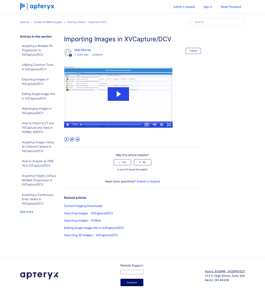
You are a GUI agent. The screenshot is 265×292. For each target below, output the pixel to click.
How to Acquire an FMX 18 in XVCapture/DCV (38, 163)
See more (26, 212)
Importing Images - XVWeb (82, 220)
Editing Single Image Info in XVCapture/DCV (38, 96)
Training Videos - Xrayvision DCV (87, 22)
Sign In (208, 6)
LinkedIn (77, 139)
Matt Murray (82, 50)
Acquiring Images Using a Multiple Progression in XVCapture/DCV (39, 180)
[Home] (37, 9)
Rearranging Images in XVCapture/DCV (37, 111)
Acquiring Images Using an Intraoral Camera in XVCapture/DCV (38, 146)
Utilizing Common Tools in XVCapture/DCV (38, 67)
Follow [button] (193, 50)
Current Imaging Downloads (83, 206)
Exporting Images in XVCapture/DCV (35, 81)
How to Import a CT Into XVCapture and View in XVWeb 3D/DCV (38, 127)
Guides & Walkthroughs (48, 22)
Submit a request (184, 6)
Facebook (66, 139)
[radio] (122, 162)
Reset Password (231, 6)
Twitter (72, 139)
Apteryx (24, 22)
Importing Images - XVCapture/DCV (88, 213)
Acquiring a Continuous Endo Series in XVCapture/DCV (37, 199)
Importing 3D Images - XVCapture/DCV (91, 235)
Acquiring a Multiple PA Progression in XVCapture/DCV (37, 50)
